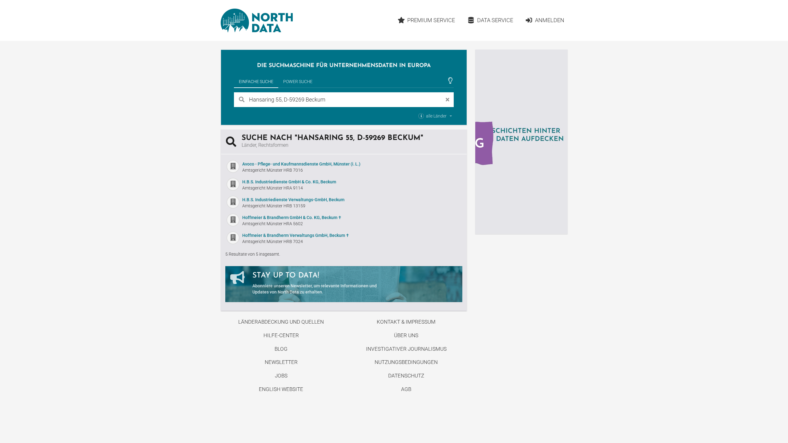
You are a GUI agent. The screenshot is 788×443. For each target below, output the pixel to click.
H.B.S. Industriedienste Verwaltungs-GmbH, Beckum (293, 199)
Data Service (495, 20)
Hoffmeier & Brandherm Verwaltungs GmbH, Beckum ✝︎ (295, 235)
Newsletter (281, 362)
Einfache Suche (256, 81)
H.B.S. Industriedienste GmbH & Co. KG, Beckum (289, 181)
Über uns (406, 335)
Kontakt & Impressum (406, 322)
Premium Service (431, 20)
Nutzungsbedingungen (406, 362)
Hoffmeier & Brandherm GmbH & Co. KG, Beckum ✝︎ (292, 217)
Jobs (281, 376)
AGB (406, 389)
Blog (281, 349)
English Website (281, 389)
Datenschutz (406, 376)
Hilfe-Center (281, 335)
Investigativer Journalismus (406, 349)
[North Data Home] (257, 20)
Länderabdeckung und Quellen (281, 322)
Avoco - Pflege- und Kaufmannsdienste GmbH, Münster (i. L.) (301, 164)
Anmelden (549, 20)
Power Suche (297, 81)
